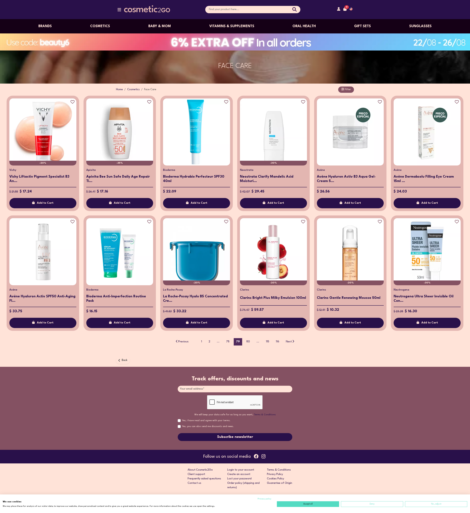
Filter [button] (347, 89)
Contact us (194, 483)
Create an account (238, 474)
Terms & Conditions (265, 414)
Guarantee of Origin (279, 483)
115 (267, 341)
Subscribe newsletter (235, 437)
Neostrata (246, 170)
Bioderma (169, 170)
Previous (183, 341)
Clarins (244, 290)
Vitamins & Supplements (231, 26)
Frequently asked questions (204, 478)
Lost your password (239, 478)
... (218, 341)
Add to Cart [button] (45, 203)
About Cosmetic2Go (200, 470)
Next (289, 341)
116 (277, 341)
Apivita (91, 170)
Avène (321, 170)
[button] (119, 10)
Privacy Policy (275, 474)
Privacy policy (264, 499)
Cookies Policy (275, 478)
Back (124, 360)
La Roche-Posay (173, 290)
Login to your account (240, 470)
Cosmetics (100, 26)
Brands (45, 26)
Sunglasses (420, 26)
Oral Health (304, 26)
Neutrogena (401, 290)
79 (238, 341)
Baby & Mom (159, 26)
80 (248, 341)
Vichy (12, 170)
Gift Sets (362, 26)
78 (227, 341)
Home (119, 89)
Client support (196, 474)
